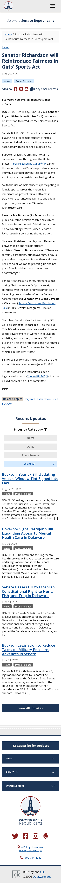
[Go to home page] (30, 806)
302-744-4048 (33, 857)
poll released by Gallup (29, 163)
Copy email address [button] (46, 89)
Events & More (15, 785)
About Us (12, 772)
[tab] (30, 438)
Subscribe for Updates (32, 746)
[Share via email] (26, 89)
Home (8, 34)
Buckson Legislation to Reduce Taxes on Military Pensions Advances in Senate (28, 649)
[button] (52, 6)
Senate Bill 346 (36, 376)
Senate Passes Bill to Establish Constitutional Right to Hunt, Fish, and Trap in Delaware (28, 591)
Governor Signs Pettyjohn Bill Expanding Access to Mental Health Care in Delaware (27, 533)
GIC (42, 872)
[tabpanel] (30, 586)
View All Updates (31, 708)
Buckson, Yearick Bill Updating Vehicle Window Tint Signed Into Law (30, 478)
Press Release (24, 81)
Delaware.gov (42, 876)
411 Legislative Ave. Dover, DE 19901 (31, 848)
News (7, 81)
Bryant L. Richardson (38, 399)
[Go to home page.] (17, 6)
